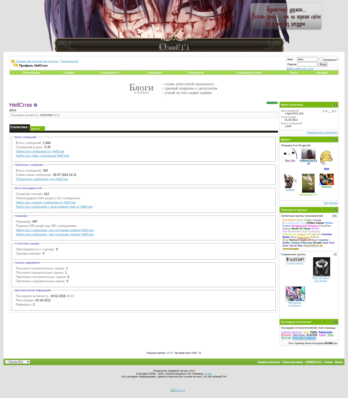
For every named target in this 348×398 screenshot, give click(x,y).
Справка (69, 72)
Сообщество (108, 72)
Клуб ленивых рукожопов (320, 279)
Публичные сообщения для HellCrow (42, 179)
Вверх (339, 361)
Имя (290, 59)
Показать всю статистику (322, 132)
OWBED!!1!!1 (313, 361)
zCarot (208, 373)
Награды (322, 72)
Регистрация (31, 72)
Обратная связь (292, 361)
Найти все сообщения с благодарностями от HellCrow (54, 206)
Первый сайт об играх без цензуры (37, 61)
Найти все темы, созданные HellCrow (42, 155)
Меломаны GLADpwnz (294, 304)
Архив (328, 361)
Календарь (155, 72)
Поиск (294, 72)
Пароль (291, 64)
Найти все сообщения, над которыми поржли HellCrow (55, 230)
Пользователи (69, 61)
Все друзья (330, 202)
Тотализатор (196, 72)
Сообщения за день (249, 72)
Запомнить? (330, 59)
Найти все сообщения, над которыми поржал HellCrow (55, 234)
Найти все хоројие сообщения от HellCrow (46, 202)
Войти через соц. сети (300, 68)
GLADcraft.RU (294, 263)
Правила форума (269, 361)
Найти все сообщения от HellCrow (40, 151)
